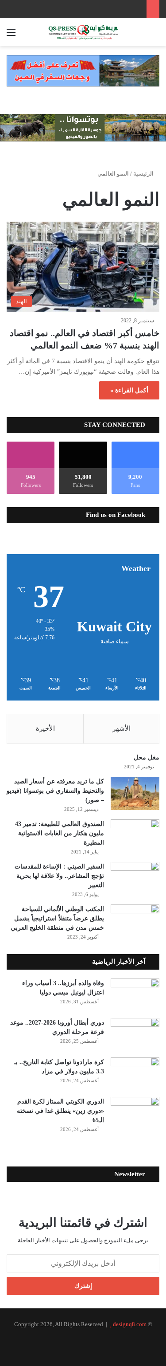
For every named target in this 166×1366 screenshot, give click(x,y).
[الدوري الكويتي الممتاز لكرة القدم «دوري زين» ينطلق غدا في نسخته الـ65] (135, 1113)
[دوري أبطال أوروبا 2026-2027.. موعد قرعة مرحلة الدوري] (135, 1034)
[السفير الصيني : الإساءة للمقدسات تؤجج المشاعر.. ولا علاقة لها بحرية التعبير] (135, 878)
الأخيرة (45, 728)
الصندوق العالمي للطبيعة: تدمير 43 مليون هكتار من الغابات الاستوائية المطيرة (59, 833)
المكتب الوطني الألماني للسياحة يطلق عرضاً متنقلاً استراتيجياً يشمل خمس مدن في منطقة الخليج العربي (57, 918)
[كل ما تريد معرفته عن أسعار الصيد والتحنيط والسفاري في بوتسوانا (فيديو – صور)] (135, 793)
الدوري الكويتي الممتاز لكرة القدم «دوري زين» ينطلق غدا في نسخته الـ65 (60, 1110)
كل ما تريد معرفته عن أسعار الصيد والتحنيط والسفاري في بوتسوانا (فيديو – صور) (55, 790)
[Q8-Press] (83, 32)
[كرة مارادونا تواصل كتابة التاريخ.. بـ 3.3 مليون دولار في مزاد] (135, 1074)
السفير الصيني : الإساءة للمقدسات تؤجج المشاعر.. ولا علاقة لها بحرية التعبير (59, 875)
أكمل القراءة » (129, 390)
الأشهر (121, 728)
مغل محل (146, 757)
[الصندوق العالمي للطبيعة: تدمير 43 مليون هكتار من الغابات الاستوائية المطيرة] (135, 836)
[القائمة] (11, 36)
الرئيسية (144, 173)
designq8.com (130, 1324)
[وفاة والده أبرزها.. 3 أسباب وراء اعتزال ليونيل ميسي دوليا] (135, 995)
